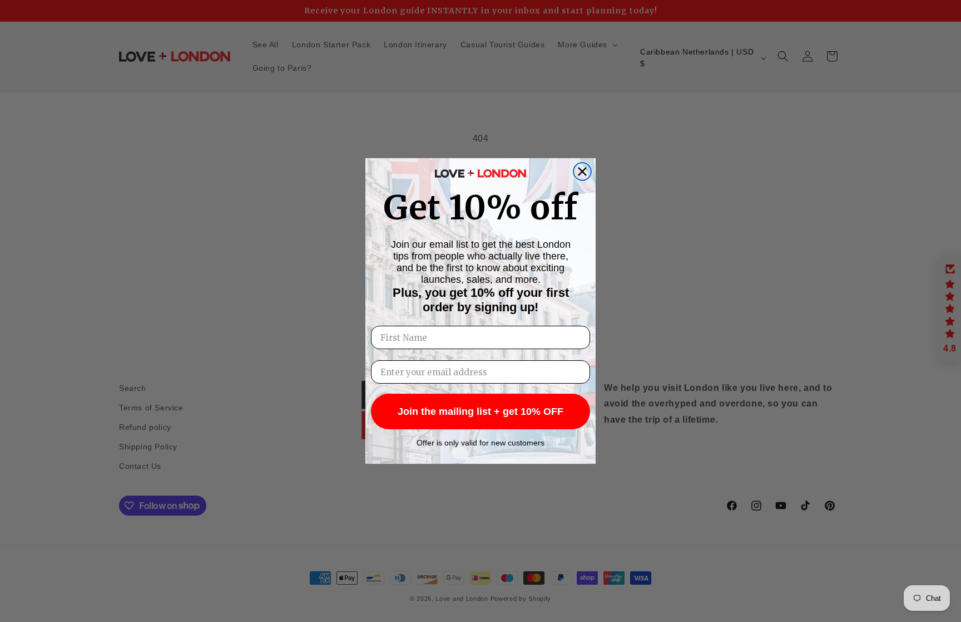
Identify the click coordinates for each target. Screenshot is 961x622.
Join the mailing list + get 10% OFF (480, 411)
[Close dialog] (582, 171)
